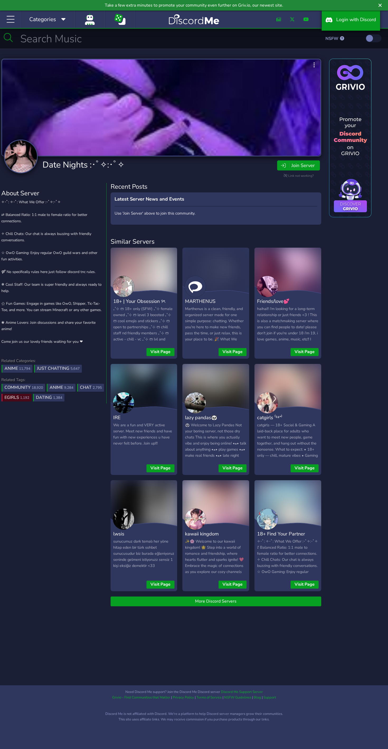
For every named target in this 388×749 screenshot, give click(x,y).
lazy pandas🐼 (201, 417)
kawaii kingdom (202, 533)
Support (269, 697)
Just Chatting (58, 368)
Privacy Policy (183, 697)
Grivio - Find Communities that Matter (141, 697)
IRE (117, 417)
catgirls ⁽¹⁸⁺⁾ (269, 417)
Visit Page (160, 352)
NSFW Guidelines (237, 697)
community (23, 387)
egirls (16, 397)
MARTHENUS (200, 301)
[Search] (8, 37)
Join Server (303, 165)
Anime (17, 368)
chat (91, 387)
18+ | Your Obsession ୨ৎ (139, 301)
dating (49, 397)
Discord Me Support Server (242, 692)
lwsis (118, 533)
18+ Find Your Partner (281, 533)
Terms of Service (209, 697)
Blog (257, 697)
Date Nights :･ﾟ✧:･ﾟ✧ (83, 164)
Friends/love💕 (273, 301)
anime (61, 387)
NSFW (332, 38)
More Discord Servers (215, 601)
